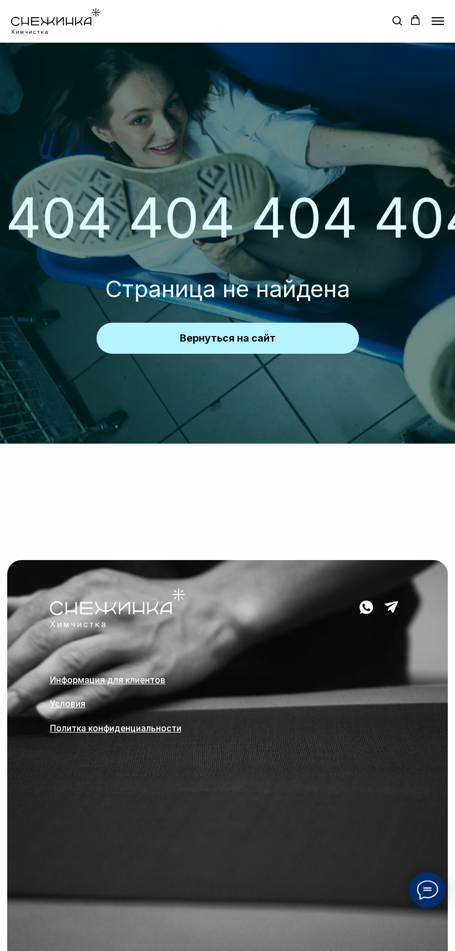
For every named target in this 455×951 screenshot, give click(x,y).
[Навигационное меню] (438, 21)
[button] (397, 20)
